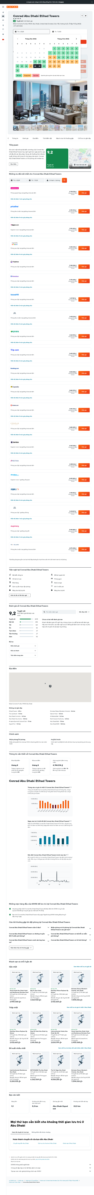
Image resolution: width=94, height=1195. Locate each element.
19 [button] (26, 62)
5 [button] (26, 53)
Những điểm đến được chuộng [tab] (41, 1132)
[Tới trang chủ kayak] (12, 7)
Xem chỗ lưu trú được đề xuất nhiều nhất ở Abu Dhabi (74, 1048)
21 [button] (35, 62)
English (61, 2)
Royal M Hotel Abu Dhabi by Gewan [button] (38, 1032)
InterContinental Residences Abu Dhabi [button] (18, 1071)
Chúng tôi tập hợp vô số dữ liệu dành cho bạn (25, 1168)
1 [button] (39, 48)
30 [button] (44, 66)
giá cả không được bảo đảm (42, 1159)
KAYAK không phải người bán (20, 1165)
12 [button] (26, 57)
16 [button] (44, 57)
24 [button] (17, 66)
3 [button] (17, 53)
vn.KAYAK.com (12, 1180)
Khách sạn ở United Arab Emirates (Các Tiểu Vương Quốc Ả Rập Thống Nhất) (59, 1180)
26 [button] (26, 66)
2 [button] (58, 48)
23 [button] (44, 62)
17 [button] (17, 62)
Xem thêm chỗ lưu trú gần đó (82, 966)
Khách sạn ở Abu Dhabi (69, 1143)
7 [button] (35, 53)
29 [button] (39, 66)
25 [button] (22, 66)
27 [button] (31, 66)
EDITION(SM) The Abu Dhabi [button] (39, 1070)
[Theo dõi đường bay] (3, 29)
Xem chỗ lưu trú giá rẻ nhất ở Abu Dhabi (79, 1007)
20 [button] (31, 62)
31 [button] (17, 70)
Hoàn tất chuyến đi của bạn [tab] (20, 1132)
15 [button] (39, 57)
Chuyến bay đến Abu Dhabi (21, 1143)
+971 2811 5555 (18, 26)
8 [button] (39, 53)
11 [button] (21, 57)
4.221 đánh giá (27, 21)
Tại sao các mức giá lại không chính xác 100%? (26, 1171)
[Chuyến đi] (3, 34)
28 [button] (35, 66)
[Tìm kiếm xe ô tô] (3, 20)
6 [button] (30, 53)
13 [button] (30, 57)
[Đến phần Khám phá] (3, 25)
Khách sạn (21, 1180)
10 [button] (17, 57)
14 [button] (35, 57)
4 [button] (67, 48)
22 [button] (39, 62)
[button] (92, 2)
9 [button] (58, 53)
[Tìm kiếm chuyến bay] (3, 12)
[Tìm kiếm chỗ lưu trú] (3, 16)
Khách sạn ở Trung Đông (32, 1180)
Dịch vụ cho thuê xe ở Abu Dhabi (47, 1143)
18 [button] (22, 62)
